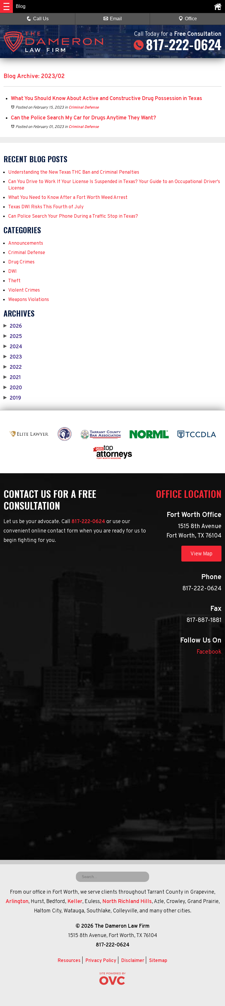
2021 (12, 378)
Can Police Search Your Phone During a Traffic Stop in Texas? (73, 216)
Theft (14, 281)
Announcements (25, 243)
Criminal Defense (84, 107)
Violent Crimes (24, 290)
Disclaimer (132, 961)
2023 (13, 357)
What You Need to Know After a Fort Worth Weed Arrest (67, 198)
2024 (13, 347)
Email (116, 18)
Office (191, 18)
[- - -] (6, 6)
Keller (74, 901)
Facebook (209, 652)
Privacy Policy (101, 961)
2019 (12, 398)
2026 (13, 326)
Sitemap (158, 961)
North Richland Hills (127, 901)
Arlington (17, 901)
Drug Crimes (21, 262)
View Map (201, 554)
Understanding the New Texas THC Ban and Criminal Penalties (73, 172)
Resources (69, 961)
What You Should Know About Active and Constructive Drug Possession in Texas (106, 98)
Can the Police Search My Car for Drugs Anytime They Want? (83, 118)
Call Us (41, 18)
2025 (13, 337)
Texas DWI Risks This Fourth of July (45, 207)
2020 (13, 388)
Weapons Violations (28, 300)
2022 (13, 368)
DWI (12, 272)
